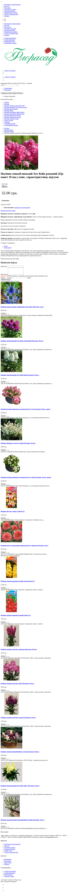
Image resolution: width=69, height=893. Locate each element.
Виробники (7, 859)
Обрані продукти (9, 41)
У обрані (3, 243)
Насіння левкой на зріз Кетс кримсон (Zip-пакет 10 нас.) (19, 649)
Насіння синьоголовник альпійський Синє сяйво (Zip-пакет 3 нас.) (22, 307)
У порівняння (10, 243)
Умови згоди (8, 850)
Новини (6, 16)
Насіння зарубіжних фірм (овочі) (14, 114)
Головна (6, 104)
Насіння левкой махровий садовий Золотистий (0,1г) (18, 581)
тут (30, 240)
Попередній (4, 210)
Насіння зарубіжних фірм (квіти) (14, 112)
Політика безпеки (9, 11)
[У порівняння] (9, 416)
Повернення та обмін (10, 12)
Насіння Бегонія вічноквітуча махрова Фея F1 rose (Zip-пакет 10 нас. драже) (25, 409)
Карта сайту (8, 862)
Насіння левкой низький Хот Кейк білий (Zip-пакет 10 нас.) (20, 375)
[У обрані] (7, 416)
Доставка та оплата (10, 9)
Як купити (7, 8)
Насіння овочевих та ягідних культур (15, 107)
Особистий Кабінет (10, 38)
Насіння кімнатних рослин (12, 115)
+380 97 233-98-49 (9, 70)
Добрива (7, 122)
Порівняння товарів (10, 43)
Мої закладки (8, 874)
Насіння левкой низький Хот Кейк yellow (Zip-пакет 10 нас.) (20, 786)
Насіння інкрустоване (11, 109)
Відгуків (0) (8, 247)
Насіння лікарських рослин (12, 117)
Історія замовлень (9, 40)
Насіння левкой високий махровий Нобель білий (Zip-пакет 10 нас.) (22, 820)
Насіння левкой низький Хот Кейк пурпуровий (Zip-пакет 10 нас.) (22, 341)
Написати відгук (5, 279)
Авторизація (8, 88)
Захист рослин (8, 120)
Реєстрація (7, 90)
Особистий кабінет (10, 871)
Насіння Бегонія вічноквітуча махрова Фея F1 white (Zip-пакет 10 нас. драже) (26, 477)
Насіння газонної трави (11, 118)
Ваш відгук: (4, 274)
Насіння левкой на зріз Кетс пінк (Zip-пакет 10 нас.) (17, 683)
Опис (6, 246)
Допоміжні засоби (9, 123)
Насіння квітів (8, 110)
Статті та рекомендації (11, 14)
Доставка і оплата (9, 847)
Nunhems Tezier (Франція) (22, 207)
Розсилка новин (9, 876)
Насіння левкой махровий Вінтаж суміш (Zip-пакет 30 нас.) (20, 751)
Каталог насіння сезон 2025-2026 (14, 105)
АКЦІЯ (6, 102)
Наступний (11, 210)
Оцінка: (3, 278)
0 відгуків (5, 184)
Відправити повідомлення (12, 4)
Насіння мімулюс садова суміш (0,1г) (13, 511)
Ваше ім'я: (4, 266)
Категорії (3, 99)
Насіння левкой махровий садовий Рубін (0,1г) (16, 615)
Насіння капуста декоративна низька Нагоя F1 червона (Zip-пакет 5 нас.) (24, 545)
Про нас (6, 6)
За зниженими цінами (11, 125)
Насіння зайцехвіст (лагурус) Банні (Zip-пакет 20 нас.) (18, 443)
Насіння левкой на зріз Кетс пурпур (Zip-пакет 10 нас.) (18, 717)
